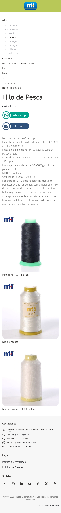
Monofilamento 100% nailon (18, 409)
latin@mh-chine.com (22, 446)
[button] (3, 6)
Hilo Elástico (10, 49)
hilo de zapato (10, 341)
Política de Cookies (12, 467)
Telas (4, 78)
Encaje (5, 68)
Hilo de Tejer (10, 41)
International (53, 505)
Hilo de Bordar (11, 29)
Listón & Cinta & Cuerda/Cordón (18, 63)
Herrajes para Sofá (11, 87)
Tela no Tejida (9, 83)
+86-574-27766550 (19, 434)
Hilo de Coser (11, 25)
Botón (5, 73)
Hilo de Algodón (12, 45)
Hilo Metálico (10, 33)
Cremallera (7, 58)
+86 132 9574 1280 (26, 442)
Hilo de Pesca (11, 37)
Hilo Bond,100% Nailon (15, 274)
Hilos (4, 20)
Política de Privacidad (14, 462)
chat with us (9, 106)
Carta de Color (11, 53)
